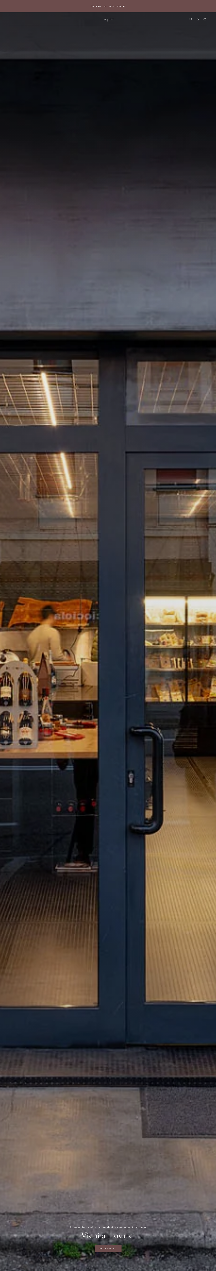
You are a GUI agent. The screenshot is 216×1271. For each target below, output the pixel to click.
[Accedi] (198, 19)
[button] (11, 19)
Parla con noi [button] (108, 1248)
